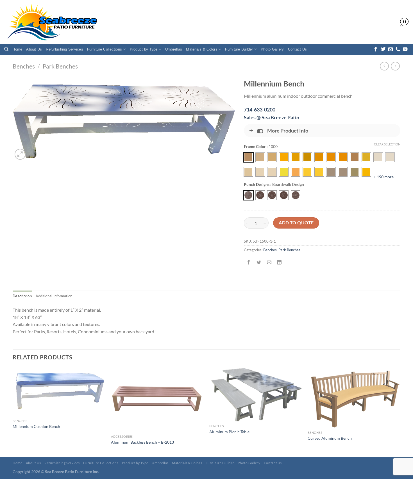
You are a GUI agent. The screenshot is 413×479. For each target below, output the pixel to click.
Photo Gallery (272, 49)
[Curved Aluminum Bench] (354, 398)
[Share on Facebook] (248, 262)
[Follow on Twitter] (383, 49)
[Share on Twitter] (259, 262)
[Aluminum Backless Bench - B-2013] (157, 400)
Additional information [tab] (54, 296)
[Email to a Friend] (269, 262)
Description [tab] (22, 296)
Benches (24, 66)
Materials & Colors (201, 49)
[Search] (6, 49)
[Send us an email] (390, 49)
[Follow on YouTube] (405, 49)
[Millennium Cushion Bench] (59, 392)
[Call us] (398, 49)
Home (17, 49)
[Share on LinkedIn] (279, 262)
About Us (34, 49)
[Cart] (403, 22)
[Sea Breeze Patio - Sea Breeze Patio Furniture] (51, 22)
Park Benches (60, 66)
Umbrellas (173, 49)
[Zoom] (20, 154)
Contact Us (297, 49)
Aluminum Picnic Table (229, 431)
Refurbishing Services (64, 49)
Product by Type (144, 49)
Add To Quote (296, 222)
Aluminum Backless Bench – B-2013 (142, 442)
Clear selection (387, 144)
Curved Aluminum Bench (330, 438)
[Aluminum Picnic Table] (255, 394)
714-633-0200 (259, 109)
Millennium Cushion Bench (36, 426)
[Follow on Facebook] (375, 49)
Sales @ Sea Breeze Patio (271, 117)
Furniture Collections (104, 49)
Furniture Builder (239, 49)
